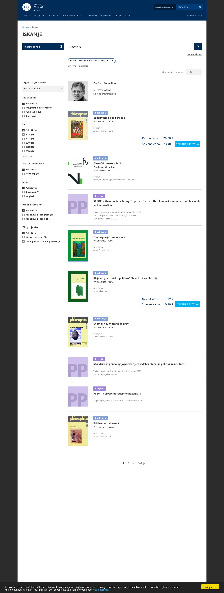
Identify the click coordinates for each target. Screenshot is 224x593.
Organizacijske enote (164, 7)
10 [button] (191, 72)
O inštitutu (39, 15)
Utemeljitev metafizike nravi (111, 323)
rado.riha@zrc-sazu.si (107, 93)
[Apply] (200, 7)
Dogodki (92, 15)
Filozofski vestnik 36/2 (107, 163)
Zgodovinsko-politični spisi (109, 117)
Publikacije (106, 15)
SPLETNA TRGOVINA (187, 143)
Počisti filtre (83, 66)
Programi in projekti (73, 15)
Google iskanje (194, 54)
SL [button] (199, 16)
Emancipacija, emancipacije (110, 237)
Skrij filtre (72, 66)
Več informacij (101, 589)
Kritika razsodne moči (106, 423)
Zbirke (118, 15)
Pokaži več (27, 156)
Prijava (193, 16)
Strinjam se (210, 587)
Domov (26, 15)
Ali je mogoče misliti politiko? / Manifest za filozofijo (125, 278)
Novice (128, 15)
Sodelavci (54, 15)
